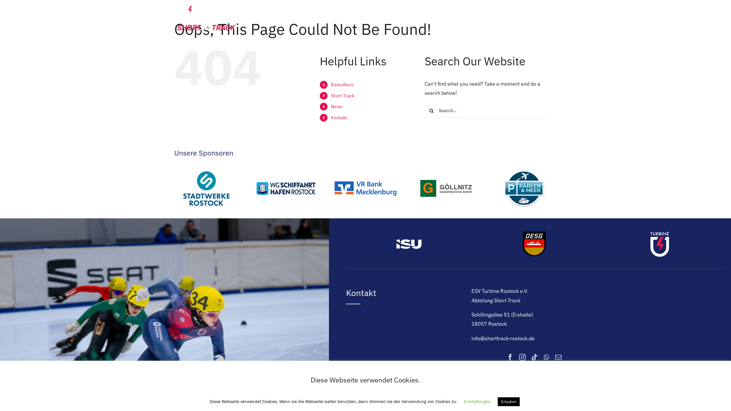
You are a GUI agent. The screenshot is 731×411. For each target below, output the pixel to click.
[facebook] (510, 357)
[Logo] (206, 6)
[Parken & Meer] (525, 167)
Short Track (342, 95)
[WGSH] (286, 167)
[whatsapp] (546, 357)
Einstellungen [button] (477, 401)
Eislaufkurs (342, 84)
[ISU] (409, 232)
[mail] (558, 357)
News (336, 106)
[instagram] (522, 357)
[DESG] (534, 232)
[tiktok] (534, 357)
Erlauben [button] (508, 401)
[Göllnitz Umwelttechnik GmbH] (445, 167)
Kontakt (339, 117)
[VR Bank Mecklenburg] (365, 167)
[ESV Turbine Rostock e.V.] (659, 232)
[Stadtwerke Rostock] (206, 167)
